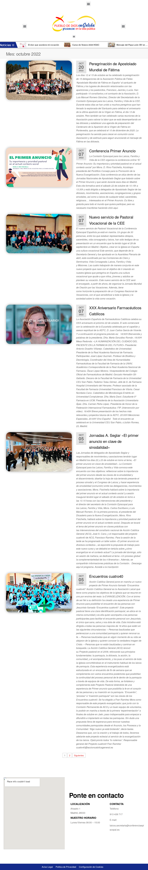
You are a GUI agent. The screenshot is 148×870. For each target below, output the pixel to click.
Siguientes (79, 755)
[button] (88, 3)
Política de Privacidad (66, 866)
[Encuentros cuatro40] (39, 592)
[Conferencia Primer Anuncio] (39, 167)
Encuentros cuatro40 (106, 576)
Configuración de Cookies (91, 866)
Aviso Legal (47, 866)
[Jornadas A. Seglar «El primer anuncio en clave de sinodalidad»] (39, 451)
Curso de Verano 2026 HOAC (42, 44)
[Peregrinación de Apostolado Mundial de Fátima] (39, 80)
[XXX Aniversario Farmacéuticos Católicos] (39, 324)
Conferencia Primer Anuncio (112, 150)
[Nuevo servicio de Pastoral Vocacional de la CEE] (39, 233)
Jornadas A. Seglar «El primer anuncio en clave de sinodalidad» (114, 441)
